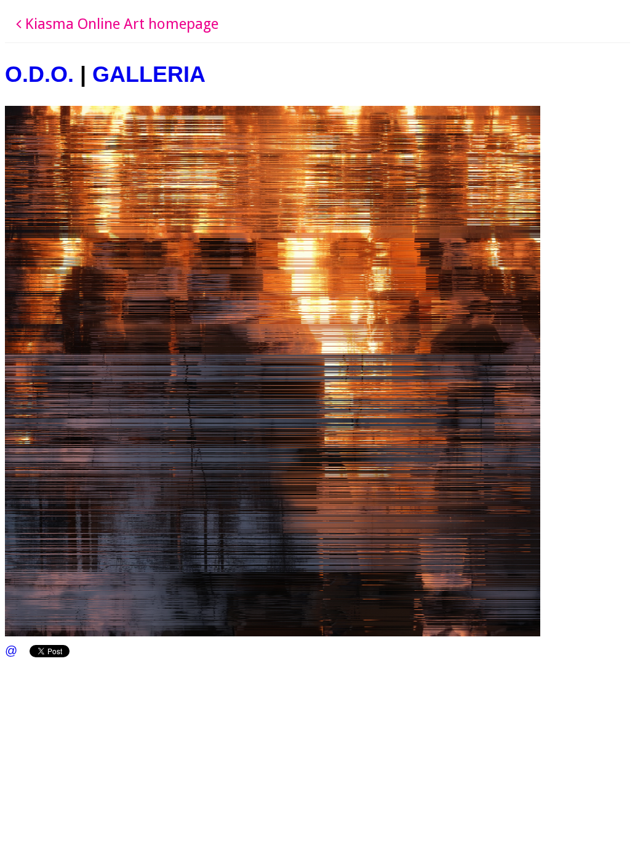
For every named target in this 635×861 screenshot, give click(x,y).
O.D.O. (39, 74)
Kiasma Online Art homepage (120, 24)
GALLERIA (149, 74)
